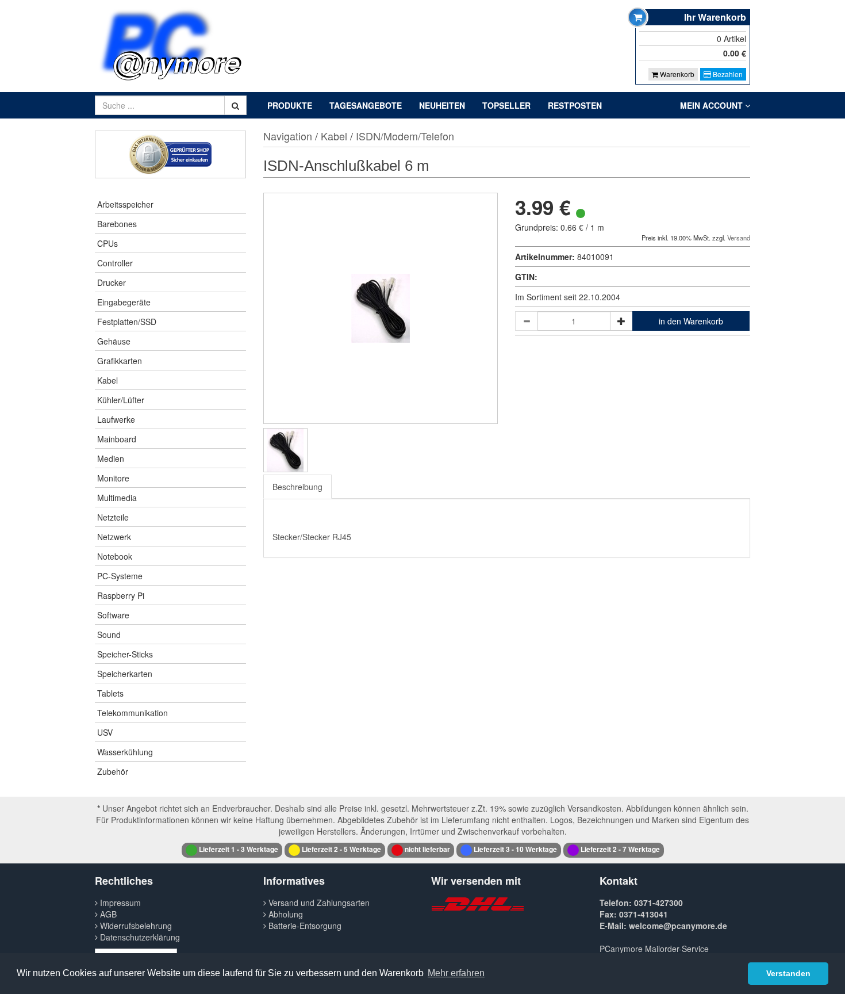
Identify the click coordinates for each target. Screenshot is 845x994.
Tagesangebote (365, 105)
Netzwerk (114, 536)
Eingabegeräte (124, 302)
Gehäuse (113, 341)
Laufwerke (116, 419)
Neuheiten (442, 105)
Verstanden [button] (788, 973)
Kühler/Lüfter (120, 400)
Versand (738, 237)
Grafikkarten (119, 360)
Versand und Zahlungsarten (318, 902)
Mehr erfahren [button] (456, 973)
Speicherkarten (124, 673)
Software (113, 615)
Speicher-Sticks (125, 654)
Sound (109, 634)
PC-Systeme (120, 576)
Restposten (575, 105)
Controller (115, 263)
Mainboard (116, 439)
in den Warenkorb (691, 321)
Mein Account (712, 105)
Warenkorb (676, 74)
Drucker (111, 282)
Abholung (284, 914)
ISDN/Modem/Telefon (405, 135)
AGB (107, 914)
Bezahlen (727, 74)
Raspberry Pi (120, 595)
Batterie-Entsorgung (303, 925)
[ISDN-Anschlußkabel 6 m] (285, 450)
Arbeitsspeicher (125, 204)
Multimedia (117, 497)
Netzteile (113, 517)
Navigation (287, 135)
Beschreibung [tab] (297, 486)
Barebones (117, 224)
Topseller (506, 105)
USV (105, 732)
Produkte (289, 105)
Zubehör (112, 771)
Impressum (119, 902)
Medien (110, 458)
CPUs (107, 243)
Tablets (110, 693)
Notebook (114, 556)
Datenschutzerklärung (139, 937)
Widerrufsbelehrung (135, 925)
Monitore (113, 478)
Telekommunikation (132, 712)
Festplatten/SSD (126, 321)
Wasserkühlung (125, 752)
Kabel (107, 380)
